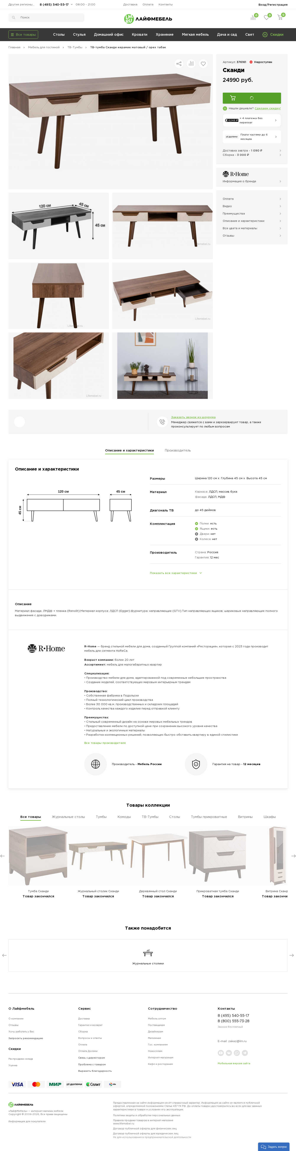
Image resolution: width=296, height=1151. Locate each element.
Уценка (12, 1065)
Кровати (139, 34)
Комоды (124, 817)
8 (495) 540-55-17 (54, 4)
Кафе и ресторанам (160, 1064)
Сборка (83, 1031)
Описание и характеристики (129, 450)
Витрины (245, 817)
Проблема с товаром (92, 1064)
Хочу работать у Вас (21, 1031)
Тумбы (101, 817)
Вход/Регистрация (273, 4)
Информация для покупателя (27, 1121)
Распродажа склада (20, 1059)
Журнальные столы (68, 817)
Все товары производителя (105, 742)
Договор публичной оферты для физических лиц (145, 1128)
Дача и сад (227, 34)
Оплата (148, 4)
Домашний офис (109, 34)
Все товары (30, 817)
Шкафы (269, 817)
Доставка (130, 4)
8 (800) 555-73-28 (233, 1021)
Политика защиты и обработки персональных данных (146, 1115)
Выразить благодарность (95, 1071)
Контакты (166, 4)
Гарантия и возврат (90, 1025)
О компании (15, 1018)
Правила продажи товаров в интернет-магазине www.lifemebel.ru (143, 1122)
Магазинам (154, 1038)
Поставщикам (156, 1025)
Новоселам (155, 1051)
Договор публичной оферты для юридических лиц (152, 1135)
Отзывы (13, 1025)
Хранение (165, 34)
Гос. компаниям (158, 1044)
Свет (249, 34)
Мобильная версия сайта (234, 1063)
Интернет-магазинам (160, 1057)
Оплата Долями (88, 1051)
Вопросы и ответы (90, 1038)
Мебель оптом (157, 1018)
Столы (59, 34)
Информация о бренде (239, 181)
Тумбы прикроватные (209, 817)
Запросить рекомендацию (25, 1038)
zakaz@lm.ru (237, 1041)
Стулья (79, 34)
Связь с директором (91, 1057)
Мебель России (150, 764)
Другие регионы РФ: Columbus (22, 4)
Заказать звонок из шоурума (193, 417)
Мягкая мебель (195, 34)
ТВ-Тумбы (150, 817)
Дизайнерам (155, 1031)
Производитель (178, 450)
